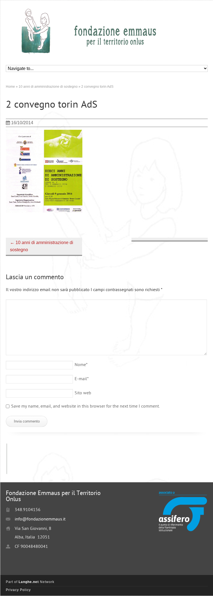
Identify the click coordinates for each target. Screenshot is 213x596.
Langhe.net (29, 582)
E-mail (82, 379)
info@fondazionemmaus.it (40, 519)
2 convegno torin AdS (51, 105)
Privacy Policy (18, 590)
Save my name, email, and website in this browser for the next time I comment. (85, 407)
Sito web (83, 393)
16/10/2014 (22, 122)
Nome (81, 365)
